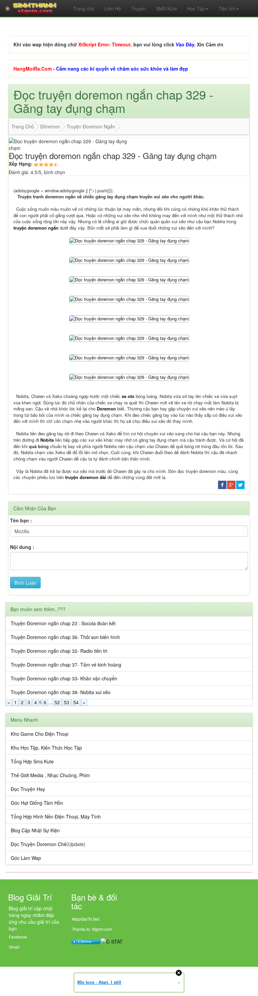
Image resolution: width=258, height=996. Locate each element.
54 (76, 702)
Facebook (18, 937)
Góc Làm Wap (26, 857)
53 (66, 702)
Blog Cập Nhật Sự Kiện (35, 830)
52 (57, 702)
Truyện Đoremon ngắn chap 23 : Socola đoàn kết (63, 623)
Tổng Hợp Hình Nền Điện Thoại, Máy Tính (56, 816)
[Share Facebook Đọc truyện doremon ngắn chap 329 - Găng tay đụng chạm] (222, 484)
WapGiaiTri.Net (85, 919)
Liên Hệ (112, 8)
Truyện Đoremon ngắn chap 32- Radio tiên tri (59, 650)
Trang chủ (83, 8)
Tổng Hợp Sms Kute (32, 761)
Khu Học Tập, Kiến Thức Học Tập (46, 747)
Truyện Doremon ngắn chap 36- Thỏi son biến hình (65, 637)
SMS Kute (166, 8)
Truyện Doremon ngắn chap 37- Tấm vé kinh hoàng (66, 664)
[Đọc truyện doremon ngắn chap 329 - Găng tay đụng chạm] (129, 240)
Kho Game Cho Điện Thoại (39, 733)
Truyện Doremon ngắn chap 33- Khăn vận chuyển (64, 678)
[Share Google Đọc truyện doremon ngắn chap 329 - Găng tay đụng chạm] (231, 484)
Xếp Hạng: (21, 163)
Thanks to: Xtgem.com (92, 929)
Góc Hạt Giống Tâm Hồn (37, 802)
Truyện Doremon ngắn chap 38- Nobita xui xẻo (61, 692)
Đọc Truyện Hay (28, 789)
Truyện (138, 8)
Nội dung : (22, 547)
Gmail (14, 947)
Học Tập (196, 8)
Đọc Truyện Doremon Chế (39, 844)
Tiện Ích (226, 8)
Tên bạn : (21, 520)
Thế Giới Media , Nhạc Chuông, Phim (50, 775)
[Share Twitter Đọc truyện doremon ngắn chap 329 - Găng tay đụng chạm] (240, 484)
